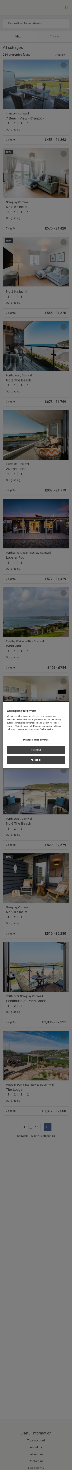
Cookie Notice (46, 729)
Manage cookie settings (36, 739)
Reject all (36, 749)
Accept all (36, 759)
